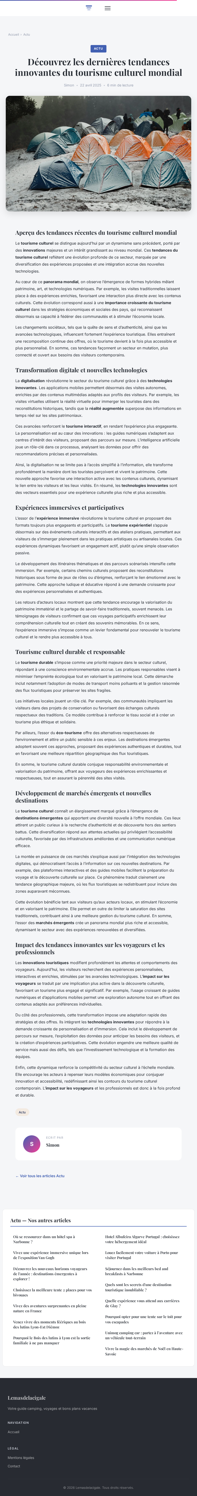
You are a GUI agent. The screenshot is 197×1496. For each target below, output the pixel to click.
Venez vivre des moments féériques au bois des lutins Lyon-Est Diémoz (49, 1324)
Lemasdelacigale (27, 1397)
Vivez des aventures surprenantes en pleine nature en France (49, 1308)
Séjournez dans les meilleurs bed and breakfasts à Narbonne (136, 1271)
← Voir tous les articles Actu (39, 1176)
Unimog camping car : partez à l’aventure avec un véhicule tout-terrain (144, 1335)
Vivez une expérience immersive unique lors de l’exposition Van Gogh (50, 1255)
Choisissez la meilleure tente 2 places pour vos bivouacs (52, 1292)
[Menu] (107, 8)
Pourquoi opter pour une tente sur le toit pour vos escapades (143, 1319)
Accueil (13, 34)
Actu (26, 34)
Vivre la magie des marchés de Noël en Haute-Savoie (144, 1351)
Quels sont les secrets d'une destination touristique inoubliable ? (138, 1287)
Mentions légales (21, 1458)
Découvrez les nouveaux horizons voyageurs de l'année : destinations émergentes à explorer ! (50, 1273)
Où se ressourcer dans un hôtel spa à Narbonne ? (44, 1239)
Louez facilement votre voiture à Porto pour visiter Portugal (141, 1255)
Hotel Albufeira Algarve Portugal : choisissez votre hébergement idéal (142, 1239)
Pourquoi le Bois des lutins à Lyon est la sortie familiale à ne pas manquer (51, 1340)
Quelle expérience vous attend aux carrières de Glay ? (142, 1303)
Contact (14, 1466)
